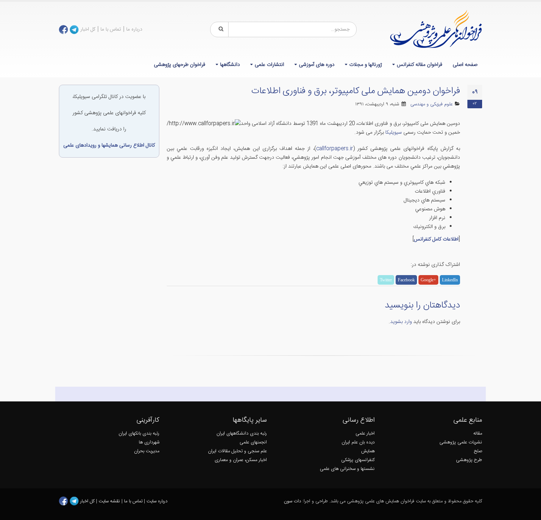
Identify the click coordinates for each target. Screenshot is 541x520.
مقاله (477, 434)
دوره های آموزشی (317, 64)
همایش (368, 451)
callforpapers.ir (334, 148)
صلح (478, 451)
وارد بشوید (401, 321)
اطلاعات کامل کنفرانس (436, 239)
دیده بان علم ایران (358, 442)
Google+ (428, 279)
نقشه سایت (110, 501)
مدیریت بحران (146, 451)
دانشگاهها (230, 64)
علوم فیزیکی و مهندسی (431, 104)
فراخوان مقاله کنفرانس (419, 64)
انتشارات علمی (269, 64)
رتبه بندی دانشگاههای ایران (241, 434)
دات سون (292, 501)
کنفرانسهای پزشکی (358, 460)
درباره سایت (156, 501)
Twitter (386, 279)
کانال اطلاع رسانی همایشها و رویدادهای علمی (109, 145)
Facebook (406, 279)
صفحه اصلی (465, 64)
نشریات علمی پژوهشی (460, 442)
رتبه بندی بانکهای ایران (139, 434)
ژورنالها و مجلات (365, 64)
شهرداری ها (149, 442)
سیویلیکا (393, 132)
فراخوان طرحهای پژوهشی (179, 64)
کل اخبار (87, 29)
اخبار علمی (365, 434)
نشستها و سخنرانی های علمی (347, 469)
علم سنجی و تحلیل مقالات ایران (237, 451)
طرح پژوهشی (469, 460)
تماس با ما (110, 29)
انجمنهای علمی (253, 442)
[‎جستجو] (219, 29)
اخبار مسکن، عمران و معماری (241, 460)
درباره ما (134, 29)
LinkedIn (450, 279)
